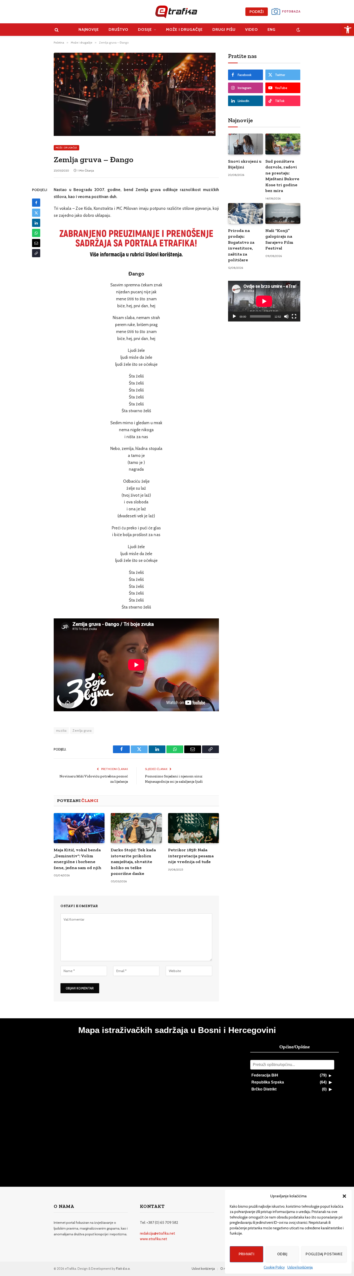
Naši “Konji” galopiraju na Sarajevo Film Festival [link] (279, 239)
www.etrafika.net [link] (153, 1239)
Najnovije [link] (89, 29)
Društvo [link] (118, 29)
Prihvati (247, 1254)
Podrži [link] (256, 11)
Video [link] (251, 29)
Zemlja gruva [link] (82, 730)
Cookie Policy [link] (274, 1267)
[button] (344, 1196)
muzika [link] (61, 730)
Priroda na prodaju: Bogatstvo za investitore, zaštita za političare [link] (241, 245)
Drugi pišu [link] (224, 29)
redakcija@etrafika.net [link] (157, 1233)
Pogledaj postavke (324, 1254)
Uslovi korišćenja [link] (300, 1267)
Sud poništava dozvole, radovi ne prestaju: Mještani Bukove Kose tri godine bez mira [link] (282, 176)
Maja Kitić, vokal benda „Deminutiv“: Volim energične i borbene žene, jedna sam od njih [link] (77, 858)
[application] (264, 301)
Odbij (282, 1254)
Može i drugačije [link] (184, 29)
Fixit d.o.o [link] (123, 1268)
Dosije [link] (145, 29)
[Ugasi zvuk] (286, 316)
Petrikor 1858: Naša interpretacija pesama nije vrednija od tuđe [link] (191, 855)
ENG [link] (272, 29)
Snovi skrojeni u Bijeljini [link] (245, 164)
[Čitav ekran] (294, 316)
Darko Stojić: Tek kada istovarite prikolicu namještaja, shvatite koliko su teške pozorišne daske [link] (133, 861)
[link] (347, 29)
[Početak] (234, 316)
